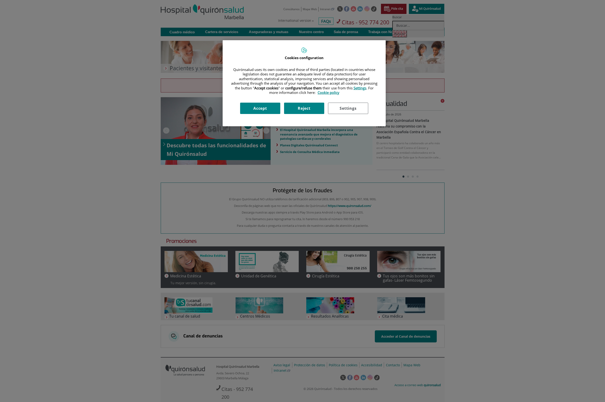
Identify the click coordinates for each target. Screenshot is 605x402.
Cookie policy (328, 92)
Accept (260, 108)
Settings (348, 108)
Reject (304, 108)
